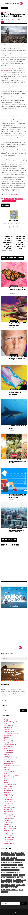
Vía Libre (6, 815)
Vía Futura (3, 12)
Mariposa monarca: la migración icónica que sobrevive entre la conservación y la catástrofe (18, 289)
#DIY (13, 852)
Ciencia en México (18, 867)
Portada (6, 769)
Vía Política (7, 824)
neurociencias (10, 884)
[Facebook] (2, 700)
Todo (5, 782)
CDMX (20, 862)
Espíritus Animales (9, 744)
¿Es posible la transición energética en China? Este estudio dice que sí (16, 530)
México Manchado (9, 758)
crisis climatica (5, 200)
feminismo (20, 877)
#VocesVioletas (20, 852)
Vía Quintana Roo (9, 826)
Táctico (6, 781)
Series (6, 773)
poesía (3, 887)
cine (13, 870)
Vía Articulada (8, 786)
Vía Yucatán (7, 838)
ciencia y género (6, 870)
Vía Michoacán (8, 817)
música (3, 884)
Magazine (7, 756)
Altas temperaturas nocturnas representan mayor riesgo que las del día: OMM (17, 496)
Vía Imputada (7, 811)
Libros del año (8, 752)
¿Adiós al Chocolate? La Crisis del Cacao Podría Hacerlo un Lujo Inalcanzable (17, 324)
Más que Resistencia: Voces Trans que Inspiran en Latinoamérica (16, 392)
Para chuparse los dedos (11, 765)
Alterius (4, 855)
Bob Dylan (7, 727)
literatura (16, 879)
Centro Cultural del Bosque (9, 865)
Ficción (6, 748)
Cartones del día (12, 862)
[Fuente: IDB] (14, 34)
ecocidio (15, 875)
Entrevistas (7, 741)
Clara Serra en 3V (9, 731)
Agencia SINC (16, 194)
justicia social (13, 200)
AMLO (3, 857)
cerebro (20, 865)
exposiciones (12, 877)
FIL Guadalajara (8, 750)
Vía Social (6, 832)
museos (15, 882)
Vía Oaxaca (7, 820)
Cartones (4, 862)
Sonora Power (8, 777)
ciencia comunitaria (7, 867)
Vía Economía (8, 796)
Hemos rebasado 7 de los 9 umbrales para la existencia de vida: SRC (17, 461)
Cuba (5, 737)
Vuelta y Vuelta (8, 843)
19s (5, 720)
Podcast (6, 767)
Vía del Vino (7, 792)
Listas (5, 754)
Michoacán (7, 760)
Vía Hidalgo (7, 809)
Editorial (6, 739)
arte (7, 857)
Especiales (7, 743)
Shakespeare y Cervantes (11, 775)
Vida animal (5, 892)
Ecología (22, 875)
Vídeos (6, 841)
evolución (4, 877)
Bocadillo (6, 729)
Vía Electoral (7, 800)
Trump (21, 889)
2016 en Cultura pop (10, 722)
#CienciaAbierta (6, 852)
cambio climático (19, 198)
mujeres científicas (6, 882)
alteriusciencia (20, 855)
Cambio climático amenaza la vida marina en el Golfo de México (17, 427)
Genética (4, 879)
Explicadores (7, 746)
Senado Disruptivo (9, 771)
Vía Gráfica (7, 805)
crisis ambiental (6, 872)
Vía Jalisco (7, 813)
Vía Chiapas (7, 790)
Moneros (23, 879)
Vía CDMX (7, 788)
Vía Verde (6, 836)
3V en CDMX (7, 725)
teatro (16, 889)
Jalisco (10, 879)
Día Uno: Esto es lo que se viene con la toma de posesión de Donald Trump (18, 358)
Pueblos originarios (7, 889)
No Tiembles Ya (8, 763)
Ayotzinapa (13, 857)
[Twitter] (5, 700)
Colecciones (7, 735)
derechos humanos (7, 875)
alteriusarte (11, 855)
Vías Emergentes (9, 839)
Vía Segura (7, 830)
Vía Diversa (7, 794)
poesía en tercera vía (12, 887)
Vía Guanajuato (8, 807)
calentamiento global (9, 198)
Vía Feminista (7, 801)
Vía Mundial (7, 819)
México (20, 882)
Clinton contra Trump (10, 733)
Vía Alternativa (6, 19)
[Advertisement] (14, 629)
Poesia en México (20, 884)
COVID (17, 870)
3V (5, 724)
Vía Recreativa (8, 828)
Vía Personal (7, 822)
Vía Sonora (7, 834)
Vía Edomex (7, 798)
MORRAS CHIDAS (9, 762)
